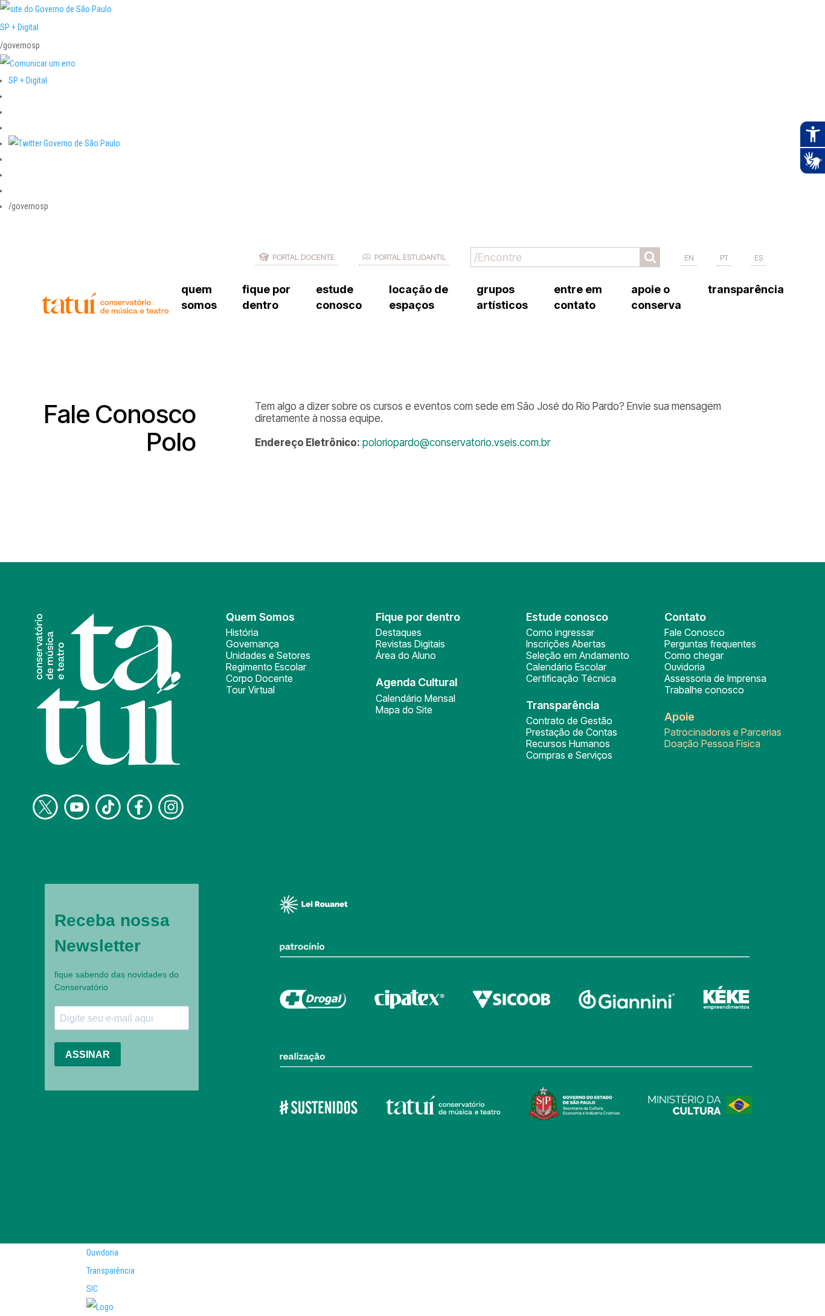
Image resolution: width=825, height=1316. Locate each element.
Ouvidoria (684, 667)
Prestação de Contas (571, 732)
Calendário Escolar (566, 667)
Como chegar (694, 655)
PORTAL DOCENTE (303, 257)
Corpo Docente (259, 678)
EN (689, 257)
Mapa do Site (404, 710)
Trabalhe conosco (704, 690)
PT (724, 257)
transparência (746, 289)
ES (758, 257)
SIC (92, 1289)
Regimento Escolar (266, 667)
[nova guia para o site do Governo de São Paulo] (37, 63)
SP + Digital (19, 27)
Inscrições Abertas (566, 644)
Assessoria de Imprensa (715, 678)
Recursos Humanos (568, 743)
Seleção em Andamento (577, 655)
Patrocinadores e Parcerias (723, 732)
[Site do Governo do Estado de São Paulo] (56, 9)
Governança (252, 644)
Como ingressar (560, 632)
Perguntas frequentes (710, 644)
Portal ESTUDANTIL (410, 257)
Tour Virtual (250, 690)
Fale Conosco (694, 632)
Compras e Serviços (569, 755)
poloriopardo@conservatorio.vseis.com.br (456, 442)
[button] (64, 143)
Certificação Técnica (571, 678)
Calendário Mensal (415, 698)
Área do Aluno (406, 655)
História (242, 632)
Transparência (110, 1270)
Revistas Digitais (410, 644)
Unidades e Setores (268, 655)
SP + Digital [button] (27, 80)
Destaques (399, 632)
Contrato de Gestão (569, 721)
